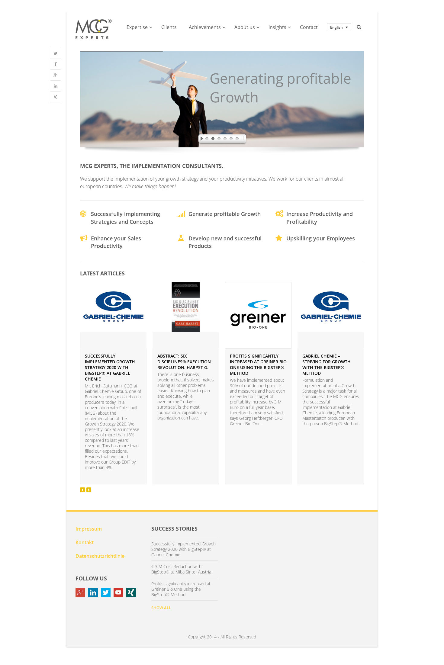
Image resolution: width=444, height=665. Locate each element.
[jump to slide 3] (219, 139)
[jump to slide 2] (213, 139)
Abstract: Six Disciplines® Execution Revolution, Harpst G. (184, 361)
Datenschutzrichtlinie (100, 556)
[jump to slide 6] (237, 139)
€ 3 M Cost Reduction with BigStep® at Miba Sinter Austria (181, 569)
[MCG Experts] (94, 29)
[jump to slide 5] (231, 139)
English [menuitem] (336, 27)
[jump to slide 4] (225, 139)
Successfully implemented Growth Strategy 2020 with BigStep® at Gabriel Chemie (110, 367)
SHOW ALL (161, 607)
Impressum (89, 528)
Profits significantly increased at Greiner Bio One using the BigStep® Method (258, 364)
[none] (339, 27)
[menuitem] (339, 27)
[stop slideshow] (243, 139)
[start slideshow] (200, 139)
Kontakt (85, 542)
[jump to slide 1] (207, 139)
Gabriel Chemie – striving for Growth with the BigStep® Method (326, 364)
